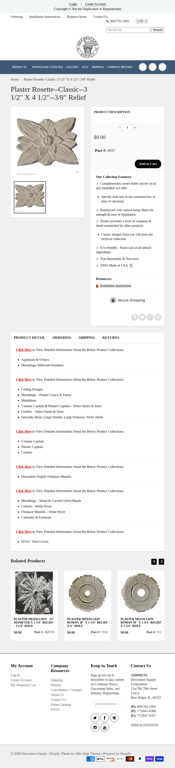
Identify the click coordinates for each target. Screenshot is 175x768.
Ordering (17, 16)
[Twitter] (95, 717)
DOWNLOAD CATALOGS (47, 67)
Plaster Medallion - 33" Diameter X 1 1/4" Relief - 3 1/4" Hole (20, 623)
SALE (85, 67)
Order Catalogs (61, 704)
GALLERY (72, 67)
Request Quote (77, 16)
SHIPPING (98, 67)
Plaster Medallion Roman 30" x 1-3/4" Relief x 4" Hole (74, 623)
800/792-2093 (119, 21)
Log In (15, 675)
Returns (56, 685)
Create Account (95, 4)
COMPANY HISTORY (120, 67)
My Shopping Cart (23, 685)
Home (15, 79)
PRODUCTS (19, 67)
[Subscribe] (119, 704)
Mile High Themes (88, 753)
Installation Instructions (44, 16)
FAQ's (55, 709)
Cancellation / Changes (66, 690)
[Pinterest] (114, 717)
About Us (57, 695)
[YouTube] (104, 727)
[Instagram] (95, 727)
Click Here (24, 379)
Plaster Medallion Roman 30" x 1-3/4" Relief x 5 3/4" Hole (127, 623)
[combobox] (128, 30)
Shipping (57, 680)
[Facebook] (104, 717)
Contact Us (100, 16)
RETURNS (110, 337)
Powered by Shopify (117, 753)
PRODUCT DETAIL (29, 337)
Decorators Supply (34, 753)
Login (73, 4)
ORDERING (61, 337)
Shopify (54, 753)
